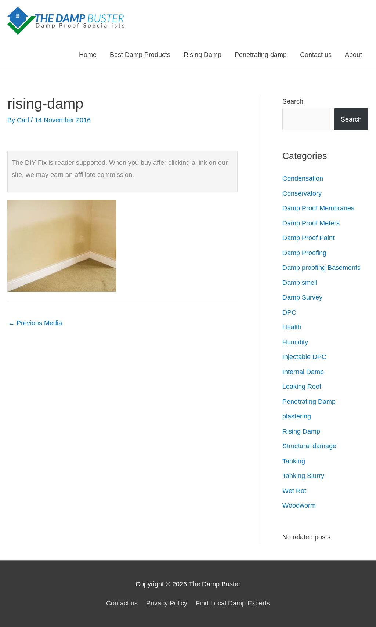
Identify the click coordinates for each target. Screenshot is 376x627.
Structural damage (309, 446)
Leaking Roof (301, 386)
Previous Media (35, 323)
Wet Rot (294, 490)
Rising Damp (202, 54)
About (353, 54)
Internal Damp (303, 372)
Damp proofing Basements (321, 267)
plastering (296, 416)
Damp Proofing (304, 253)
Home (88, 54)
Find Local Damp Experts (233, 603)
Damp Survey (302, 297)
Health (291, 327)
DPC (289, 312)
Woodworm (299, 505)
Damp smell (299, 282)
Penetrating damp (261, 54)
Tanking (293, 461)
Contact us (316, 54)
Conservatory (302, 193)
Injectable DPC (304, 356)
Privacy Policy (166, 603)
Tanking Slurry (303, 475)
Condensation (302, 178)
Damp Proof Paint (308, 238)
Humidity (295, 342)
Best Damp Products (140, 54)
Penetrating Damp (309, 401)
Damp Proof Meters (311, 223)
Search (292, 101)
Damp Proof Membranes (318, 208)
